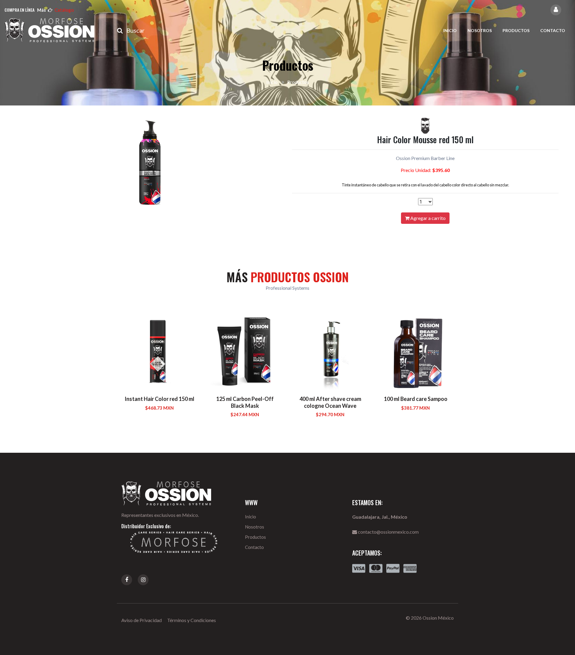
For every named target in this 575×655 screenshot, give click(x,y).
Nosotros (479, 30)
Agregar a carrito (427, 218)
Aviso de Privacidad (141, 620)
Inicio (450, 30)
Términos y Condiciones (191, 620)
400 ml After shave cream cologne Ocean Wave (330, 402)
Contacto (552, 30)
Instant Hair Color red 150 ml (159, 399)
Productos (516, 30)
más (55, 10)
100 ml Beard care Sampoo (415, 399)
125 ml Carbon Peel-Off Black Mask (245, 402)
